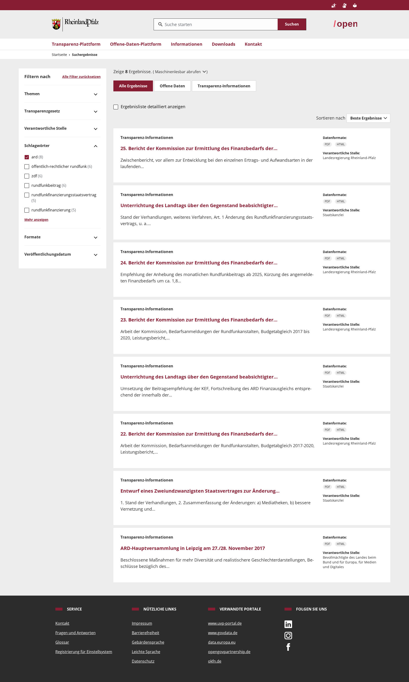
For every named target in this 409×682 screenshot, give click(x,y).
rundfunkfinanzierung (53, 210)
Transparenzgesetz (42, 111)
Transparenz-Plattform (76, 44)
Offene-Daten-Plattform (135, 44)
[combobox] (216, 24)
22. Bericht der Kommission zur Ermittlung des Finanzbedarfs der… (198, 434)
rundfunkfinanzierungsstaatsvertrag (63, 197)
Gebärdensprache (148, 642)
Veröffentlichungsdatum (47, 254)
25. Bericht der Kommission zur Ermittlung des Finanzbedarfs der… (198, 148)
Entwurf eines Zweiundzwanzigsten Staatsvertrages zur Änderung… (200, 491)
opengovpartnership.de (229, 651)
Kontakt (253, 44)
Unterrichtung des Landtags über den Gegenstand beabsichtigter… (199, 205)
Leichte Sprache (146, 651)
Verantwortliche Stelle (45, 128)
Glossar (62, 642)
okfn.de (214, 661)
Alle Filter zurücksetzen (81, 76)
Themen (32, 93)
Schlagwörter (36, 145)
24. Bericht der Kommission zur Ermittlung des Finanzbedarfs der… (198, 262)
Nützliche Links (159, 609)
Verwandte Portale (240, 609)
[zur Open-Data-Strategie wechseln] (345, 24)
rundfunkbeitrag (48, 185)
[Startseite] (75, 24)
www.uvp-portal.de (225, 623)
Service (74, 609)
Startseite (59, 54)
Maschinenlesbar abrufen (178, 71)
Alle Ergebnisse (133, 86)
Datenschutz (143, 661)
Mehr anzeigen (36, 219)
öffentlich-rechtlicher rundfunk (61, 166)
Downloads (223, 44)
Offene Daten (172, 86)
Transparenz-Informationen (224, 86)
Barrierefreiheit (145, 632)
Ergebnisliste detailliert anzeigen (152, 106)
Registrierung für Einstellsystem (83, 651)
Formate (32, 237)
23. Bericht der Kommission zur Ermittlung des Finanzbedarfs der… (198, 319)
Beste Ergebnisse (366, 118)
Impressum (142, 623)
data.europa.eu (222, 642)
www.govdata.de (222, 632)
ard (37, 157)
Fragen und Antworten (75, 632)
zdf (36, 175)
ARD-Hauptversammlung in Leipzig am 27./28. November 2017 (192, 548)
